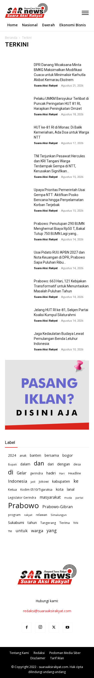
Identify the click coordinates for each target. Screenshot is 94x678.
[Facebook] (27, 627)
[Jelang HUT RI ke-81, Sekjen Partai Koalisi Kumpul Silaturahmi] (17, 316)
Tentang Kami (19, 653)
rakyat (28, 515)
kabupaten (61, 481)
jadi (33, 481)
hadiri (51, 472)
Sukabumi (16, 522)
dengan (63, 463)
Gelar (22, 473)
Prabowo (23, 505)
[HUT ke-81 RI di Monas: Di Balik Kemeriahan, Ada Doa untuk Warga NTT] (17, 133)
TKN (75, 523)
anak (23, 455)
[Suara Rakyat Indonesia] (6, 10)
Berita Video (15, 54)
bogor (67, 455)
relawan (41, 515)
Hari (62, 473)
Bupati (12, 464)
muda (68, 497)
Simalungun (59, 515)
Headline (74, 473)
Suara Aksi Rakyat (46, 85)
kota (59, 489)
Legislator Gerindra (22, 497)
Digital (69, 54)
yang (52, 530)
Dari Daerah (52, 54)
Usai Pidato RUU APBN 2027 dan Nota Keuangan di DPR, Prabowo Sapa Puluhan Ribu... (59, 257)
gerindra (36, 473)
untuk (22, 530)
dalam (25, 464)
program (14, 515)
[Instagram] (40, 627)
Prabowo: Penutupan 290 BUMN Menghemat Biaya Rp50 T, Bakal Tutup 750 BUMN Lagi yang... (59, 229)
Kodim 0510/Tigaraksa (36, 489)
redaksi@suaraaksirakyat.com (47, 610)
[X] (54, 627)
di (10, 472)
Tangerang (48, 523)
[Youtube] (67, 627)
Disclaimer (37, 658)
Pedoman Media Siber (65, 653)
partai (79, 497)
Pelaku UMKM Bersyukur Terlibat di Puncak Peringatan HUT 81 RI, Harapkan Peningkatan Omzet (61, 104)
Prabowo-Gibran (57, 506)
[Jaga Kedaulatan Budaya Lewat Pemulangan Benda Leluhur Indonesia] (17, 339)
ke (75, 481)
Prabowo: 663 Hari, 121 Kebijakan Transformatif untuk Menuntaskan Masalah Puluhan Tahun (61, 286)
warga (37, 530)
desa (77, 464)
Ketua (12, 489)
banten (35, 455)
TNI (10, 531)
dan (39, 463)
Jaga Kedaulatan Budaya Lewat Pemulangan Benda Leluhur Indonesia (59, 339)
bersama (52, 455)
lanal (70, 489)
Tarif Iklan (57, 658)
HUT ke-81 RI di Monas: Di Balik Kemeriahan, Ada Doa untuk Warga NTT (61, 132)
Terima (64, 522)
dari (51, 464)
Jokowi (44, 481)
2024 (12, 455)
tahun (32, 522)
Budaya (34, 54)
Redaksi (39, 653)
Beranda (11, 38)
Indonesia (17, 481)
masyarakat (50, 497)
